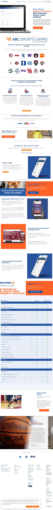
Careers (15, 471)
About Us (16, 472)
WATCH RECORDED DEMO (8, 136)
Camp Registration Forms (30, 476)
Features (17, 1)
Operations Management (5, 468)
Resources (36, 1)
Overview (2, 466)
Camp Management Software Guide (31, 468)
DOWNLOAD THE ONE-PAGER (35, 291)
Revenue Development (5, 469)
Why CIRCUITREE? (30, 1)
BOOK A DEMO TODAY (26, 110)
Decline (36, 506)
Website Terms (40, 469)
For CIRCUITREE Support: (48, 478)
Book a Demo (47, 1)
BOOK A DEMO (38, 27)
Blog (15, 468)
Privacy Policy (48, 471)
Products (23, 1)
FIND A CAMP (5, 171)
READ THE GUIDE (33, 192)
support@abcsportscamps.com (49, 493)
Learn (41, 1)
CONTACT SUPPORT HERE (26, 150)
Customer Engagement (5, 471)
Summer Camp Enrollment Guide (31, 472)
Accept (29, 506)
